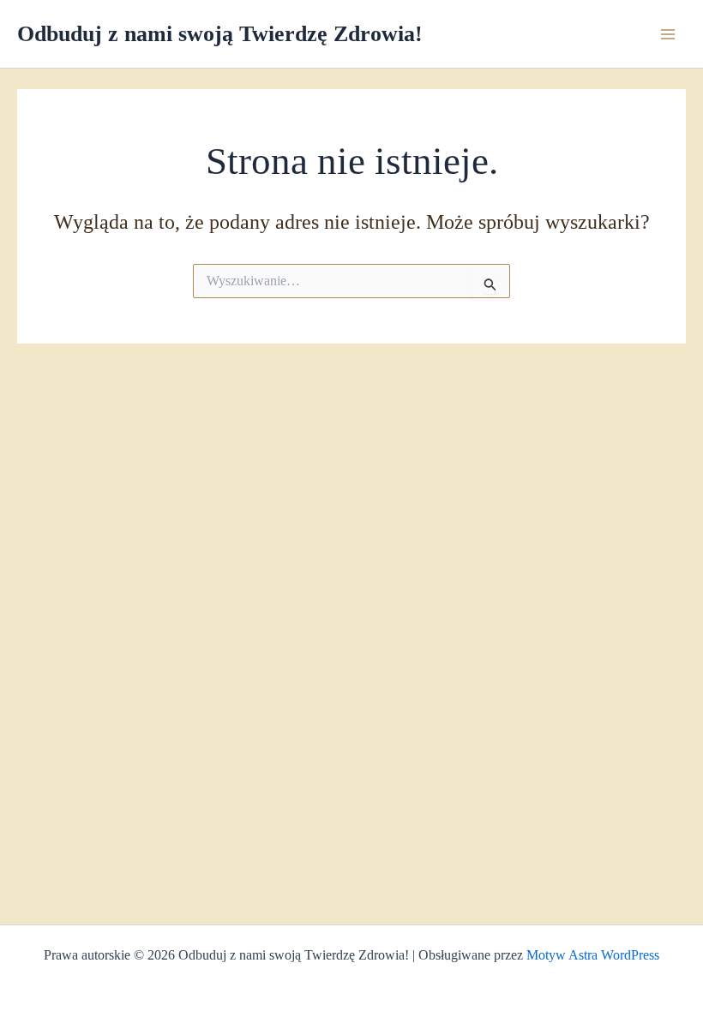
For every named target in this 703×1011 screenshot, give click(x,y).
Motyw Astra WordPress (592, 955)
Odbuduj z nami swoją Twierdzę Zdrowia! (220, 33)
